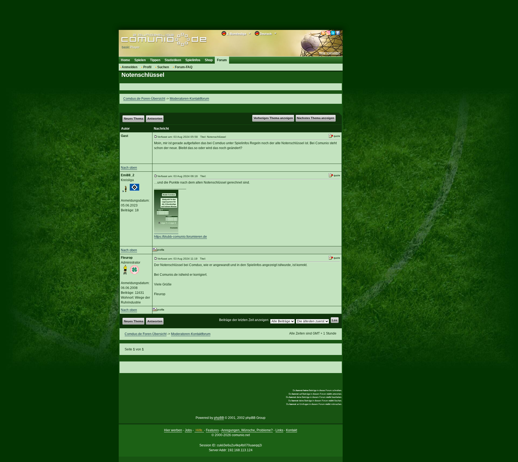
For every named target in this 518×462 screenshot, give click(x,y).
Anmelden (129, 67)
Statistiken (173, 60)
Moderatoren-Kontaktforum (189, 99)
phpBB (219, 418)
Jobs (188, 430)
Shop (209, 60)
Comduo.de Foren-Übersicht (144, 99)
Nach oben (129, 168)
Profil (147, 67)
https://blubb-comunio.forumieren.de (180, 237)
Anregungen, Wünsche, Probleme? (247, 430)
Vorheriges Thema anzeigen (273, 118)
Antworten (154, 118)
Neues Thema (133, 118)
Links (279, 430)
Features (212, 430)
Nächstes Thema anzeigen (315, 118)
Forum (222, 60)
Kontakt (291, 430)
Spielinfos (192, 60)
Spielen (140, 60)
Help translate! (329, 52)
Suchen (163, 67)
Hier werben (173, 430)
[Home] (155, 40)
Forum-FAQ (183, 67)
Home (125, 60)
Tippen (155, 60)
